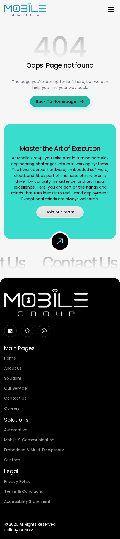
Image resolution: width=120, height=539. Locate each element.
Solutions (13, 378)
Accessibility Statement (27, 501)
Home (10, 358)
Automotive (15, 430)
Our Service (15, 388)
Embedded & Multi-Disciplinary (34, 450)
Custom (12, 460)
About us (12, 368)
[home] (25, 9)
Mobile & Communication (29, 440)
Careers (12, 408)
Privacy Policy (17, 481)
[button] (111, 10)
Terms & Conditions (23, 491)
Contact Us (79, 263)
